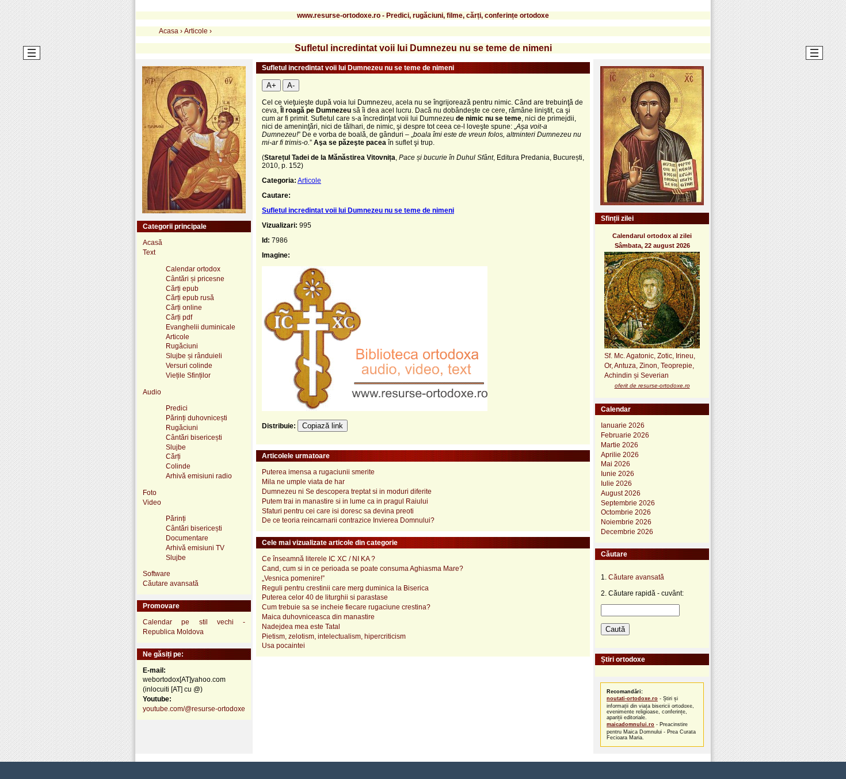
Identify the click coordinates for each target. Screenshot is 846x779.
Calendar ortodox (193, 269)
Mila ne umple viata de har (303, 482)
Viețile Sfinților (188, 375)
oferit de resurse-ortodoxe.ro (652, 385)
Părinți (176, 519)
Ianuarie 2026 (623, 425)
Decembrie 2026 (627, 532)
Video (152, 502)
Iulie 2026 (616, 483)
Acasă (152, 243)
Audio (152, 392)
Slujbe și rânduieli (194, 356)
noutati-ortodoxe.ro (632, 698)
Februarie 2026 (625, 435)
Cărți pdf (179, 317)
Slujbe (176, 447)
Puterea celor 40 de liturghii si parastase (325, 597)
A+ (271, 85)
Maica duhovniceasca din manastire (318, 617)
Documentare (187, 538)
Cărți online (184, 308)
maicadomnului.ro (630, 724)
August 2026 (621, 493)
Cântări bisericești (194, 437)
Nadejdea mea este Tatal (301, 627)
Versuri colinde (189, 366)
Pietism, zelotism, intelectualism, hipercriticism (334, 636)
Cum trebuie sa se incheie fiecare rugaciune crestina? (346, 607)
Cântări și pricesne (195, 279)
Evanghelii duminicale (200, 327)
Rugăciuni (182, 346)
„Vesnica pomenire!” (293, 578)
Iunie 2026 (617, 474)
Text (149, 252)
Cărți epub (182, 289)
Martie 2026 (619, 445)
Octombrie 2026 (626, 512)
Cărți (173, 456)
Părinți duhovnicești (196, 418)
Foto (150, 493)
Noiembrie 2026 (626, 522)
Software (156, 574)
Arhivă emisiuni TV (195, 548)
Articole (309, 180)
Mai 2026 (615, 464)
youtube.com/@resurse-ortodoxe (194, 709)
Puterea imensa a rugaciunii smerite (318, 472)
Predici (177, 408)
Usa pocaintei (283, 646)
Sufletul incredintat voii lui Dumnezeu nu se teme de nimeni (358, 210)
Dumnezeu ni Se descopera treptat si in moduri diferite (347, 492)
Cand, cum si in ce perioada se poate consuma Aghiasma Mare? (362, 569)
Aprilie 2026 (620, 455)
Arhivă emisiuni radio (199, 476)
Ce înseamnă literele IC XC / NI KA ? (318, 559)
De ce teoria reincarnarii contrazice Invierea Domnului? (348, 520)
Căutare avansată (171, 584)
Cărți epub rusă (190, 298)
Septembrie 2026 (628, 503)
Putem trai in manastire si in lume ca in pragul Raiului (345, 501)
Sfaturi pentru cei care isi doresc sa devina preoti (338, 511)
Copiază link (322, 425)
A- (291, 85)
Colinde (178, 466)
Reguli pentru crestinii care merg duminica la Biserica (345, 588)
